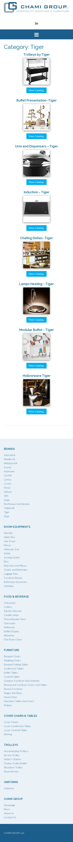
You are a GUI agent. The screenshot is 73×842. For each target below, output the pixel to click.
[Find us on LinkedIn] (36, 23)
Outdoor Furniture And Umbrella (21, 680)
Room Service (11, 771)
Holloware (9, 627)
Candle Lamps (11, 614)
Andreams (9, 471)
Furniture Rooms (13, 577)
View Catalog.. (36, 90)
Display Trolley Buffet (15, 763)
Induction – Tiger (36, 192)
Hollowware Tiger (36, 376)
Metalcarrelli (10, 463)
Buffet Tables (11, 672)
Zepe (6, 516)
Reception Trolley (13, 767)
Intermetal (9, 455)
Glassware (9, 623)
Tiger (6, 512)
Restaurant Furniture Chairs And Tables (25, 684)
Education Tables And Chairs (19, 701)
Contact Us (10, 817)
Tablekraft (9, 507)
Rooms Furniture (13, 688)
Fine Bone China (13, 639)
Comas (8, 479)
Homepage (9, 805)
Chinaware (10, 602)
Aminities (9, 585)
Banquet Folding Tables (16, 664)
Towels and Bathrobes (16, 569)
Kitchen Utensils (13, 610)
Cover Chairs (11, 721)
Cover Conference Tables (17, 726)
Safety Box (9, 537)
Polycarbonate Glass (15, 619)
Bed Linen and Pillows (15, 565)
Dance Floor (10, 697)
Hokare (8, 491)
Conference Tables (14, 668)
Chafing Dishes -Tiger (36, 238)
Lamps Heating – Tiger (36, 284)
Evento (8, 467)
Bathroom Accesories (15, 581)
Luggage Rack (11, 573)
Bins (6, 561)
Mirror (7, 545)
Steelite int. (10, 459)
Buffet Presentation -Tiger (36, 100)
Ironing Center (12, 557)
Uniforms (9, 788)
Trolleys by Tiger (36, 54)
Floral (7, 487)
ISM (6, 495)
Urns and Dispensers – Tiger (36, 146)
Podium (8, 705)
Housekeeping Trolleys (16, 751)
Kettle (7, 553)
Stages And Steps (13, 692)
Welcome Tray (11, 549)
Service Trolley (11, 755)
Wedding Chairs (12, 660)
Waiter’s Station (12, 759)
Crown (7, 483)
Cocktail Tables (12, 676)
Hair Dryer (10, 541)
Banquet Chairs (12, 656)
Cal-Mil (8, 475)
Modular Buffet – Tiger (36, 330)
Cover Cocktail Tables (15, 730)
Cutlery (8, 606)
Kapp (6, 499)
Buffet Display (11, 631)
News (7, 809)
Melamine (9, 635)
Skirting (8, 734)
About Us (9, 813)
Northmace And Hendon (17, 503)
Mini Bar (8, 532)
